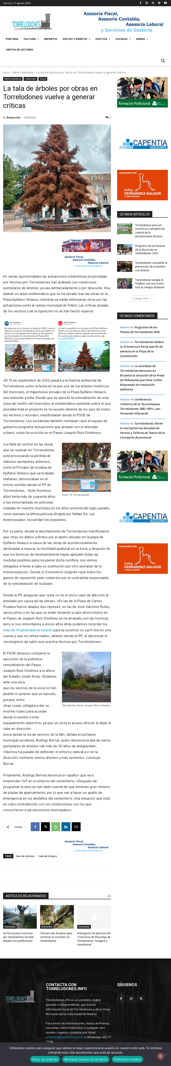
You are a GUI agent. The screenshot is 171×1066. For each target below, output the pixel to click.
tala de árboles (25, 856)
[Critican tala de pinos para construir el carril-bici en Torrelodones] (57, 917)
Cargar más (141, 298)
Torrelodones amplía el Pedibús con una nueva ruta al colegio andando (149, 283)
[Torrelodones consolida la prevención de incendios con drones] (124, 266)
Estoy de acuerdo (45, 1059)
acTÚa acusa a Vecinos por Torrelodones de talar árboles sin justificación (18, 937)
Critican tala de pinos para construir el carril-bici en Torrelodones (56, 937)
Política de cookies (127, 1059)
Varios (43, 78)
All (109, 896)
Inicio (6, 72)
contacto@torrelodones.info (65, 1037)
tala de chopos (48, 856)
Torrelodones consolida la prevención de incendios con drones (151, 266)
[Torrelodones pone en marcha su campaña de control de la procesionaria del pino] (124, 228)
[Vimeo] (159, 3)
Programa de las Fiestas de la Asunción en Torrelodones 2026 (150, 249)
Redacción (13, 117)
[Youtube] (165, 3)
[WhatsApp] (55, 826)
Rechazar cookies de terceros (85, 1059)
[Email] (76, 826)
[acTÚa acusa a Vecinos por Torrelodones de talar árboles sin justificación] (20, 917)
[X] (153, 3)
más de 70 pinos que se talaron (28, 630)
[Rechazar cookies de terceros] (165, 1054)
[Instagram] (146, 3)
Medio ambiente (23, 72)
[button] (162, 60)
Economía (9, 926)
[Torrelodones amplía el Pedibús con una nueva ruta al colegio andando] (124, 283)
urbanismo (30, 78)
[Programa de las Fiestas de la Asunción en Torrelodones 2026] (124, 249)
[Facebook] (140, 3)
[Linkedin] (65, 826)
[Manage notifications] (160, 1056)
